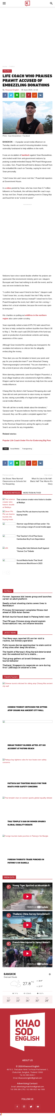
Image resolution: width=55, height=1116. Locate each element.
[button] (51, 3)
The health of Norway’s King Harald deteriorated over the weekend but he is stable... (27, 653)
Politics (12, 66)
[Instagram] (24, 1106)
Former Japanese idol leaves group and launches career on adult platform (27, 598)
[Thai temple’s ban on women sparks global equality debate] (27, 814)
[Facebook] (17, 1106)
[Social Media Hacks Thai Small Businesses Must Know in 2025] (9, 563)
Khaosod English (12, 90)
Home (5, 66)
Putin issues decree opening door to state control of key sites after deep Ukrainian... (27, 646)
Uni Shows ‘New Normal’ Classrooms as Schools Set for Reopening (14, 481)
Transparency (27, 449)
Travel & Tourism (11, 677)
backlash (26, 155)
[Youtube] (37, 1106)
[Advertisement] (27, 35)
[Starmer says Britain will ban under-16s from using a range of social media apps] (9, 526)
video (8, 188)
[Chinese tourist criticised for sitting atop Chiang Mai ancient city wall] (27, 700)
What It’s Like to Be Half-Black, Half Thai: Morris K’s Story (41, 481)
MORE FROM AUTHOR (32, 493)
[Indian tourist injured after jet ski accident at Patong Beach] (27, 738)
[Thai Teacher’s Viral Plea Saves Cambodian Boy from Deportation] (9, 538)
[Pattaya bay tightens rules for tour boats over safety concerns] (27, 776)
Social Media (14, 449)
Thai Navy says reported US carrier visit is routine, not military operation (23, 639)
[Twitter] (31, 1106)
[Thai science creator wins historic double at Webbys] (9, 503)
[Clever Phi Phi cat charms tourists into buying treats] (9, 515)
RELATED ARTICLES (12, 493)
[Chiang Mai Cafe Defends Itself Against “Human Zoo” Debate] (9, 551)
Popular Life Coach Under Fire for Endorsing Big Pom (27, 440)
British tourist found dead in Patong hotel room (26, 617)
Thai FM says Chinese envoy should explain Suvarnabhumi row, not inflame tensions (24, 622)
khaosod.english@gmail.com (30, 1078)
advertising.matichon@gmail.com (30, 1086)
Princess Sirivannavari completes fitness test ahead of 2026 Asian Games (25, 611)
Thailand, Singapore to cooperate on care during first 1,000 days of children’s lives (26, 666)
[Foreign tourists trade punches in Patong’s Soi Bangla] (27, 853)
